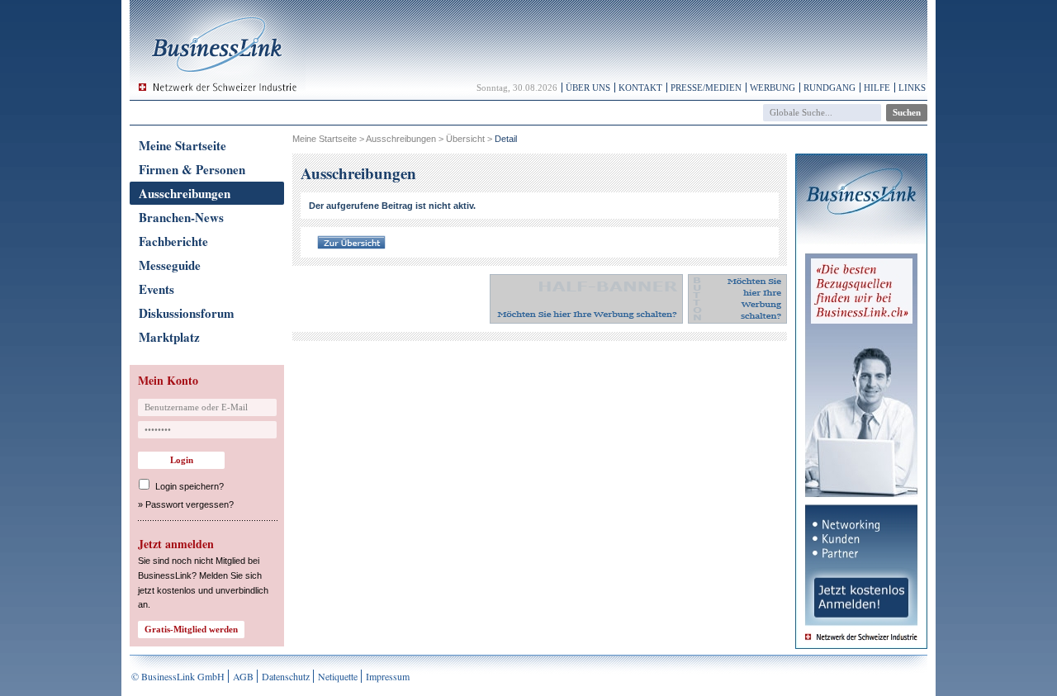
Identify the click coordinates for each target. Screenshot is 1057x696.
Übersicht (465, 139)
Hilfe (877, 87)
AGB (243, 676)
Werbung (772, 87)
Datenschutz (286, 676)
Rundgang (829, 87)
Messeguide (170, 265)
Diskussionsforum (187, 313)
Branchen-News (181, 217)
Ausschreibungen (184, 193)
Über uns (588, 87)
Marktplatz (169, 337)
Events (156, 289)
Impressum (388, 676)
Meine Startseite (182, 145)
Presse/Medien (706, 87)
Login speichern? (189, 486)
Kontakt (640, 87)
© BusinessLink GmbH (178, 676)
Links (912, 87)
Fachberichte (173, 241)
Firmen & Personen (192, 169)
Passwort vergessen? (189, 504)
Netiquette (338, 676)
